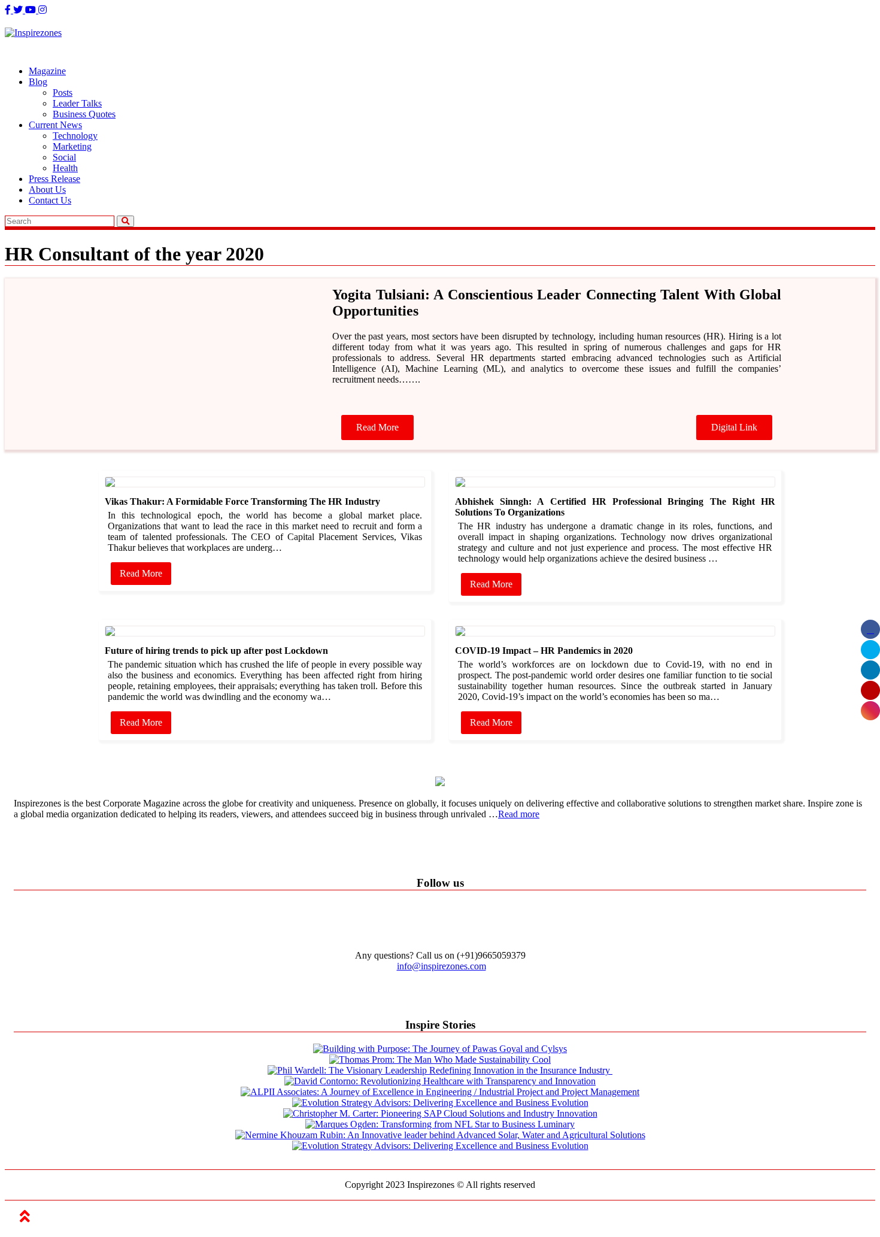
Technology (75, 136)
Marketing (72, 146)
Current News (55, 125)
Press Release (54, 179)
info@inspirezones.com (441, 966)
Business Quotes (84, 114)
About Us (47, 189)
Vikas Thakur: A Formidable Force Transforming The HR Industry (242, 501)
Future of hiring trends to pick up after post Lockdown (216, 650)
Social (64, 157)
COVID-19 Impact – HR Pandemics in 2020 (544, 650)
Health (65, 168)
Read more (518, 814)
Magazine (47, 71)
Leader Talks (77, 103)
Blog (38, 82)
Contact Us (50, 200)
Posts (62, 92)
